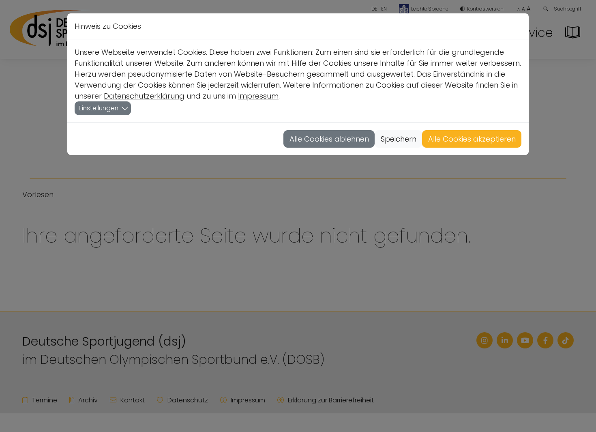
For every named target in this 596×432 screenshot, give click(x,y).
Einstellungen (98, 108)
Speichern (398, 139)
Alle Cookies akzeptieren (472, 139)
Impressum (258, 96)
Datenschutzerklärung (144, 96)
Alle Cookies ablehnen (329, 139)
